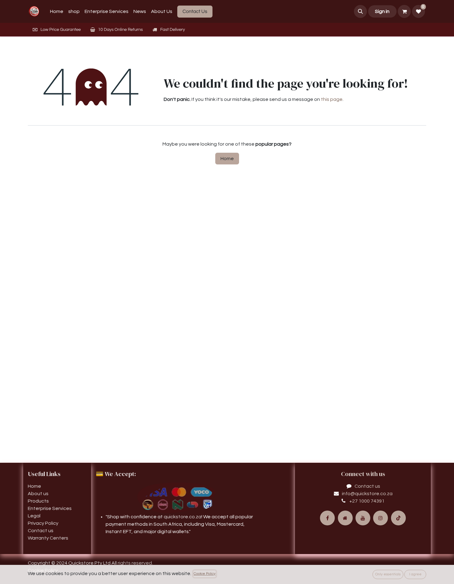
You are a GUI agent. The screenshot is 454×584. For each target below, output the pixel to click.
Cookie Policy (205, 574)
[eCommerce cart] (404, 11)
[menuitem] (57, 11)
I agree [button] (415, 574)
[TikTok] (398, 518)
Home (227, 158)
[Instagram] (380, 518)
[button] (360, 11)
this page (332, 99)
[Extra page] (345, 518)
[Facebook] (327, 518)
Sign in (382, 11)
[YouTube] (362, 518)
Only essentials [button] (388, 574)
